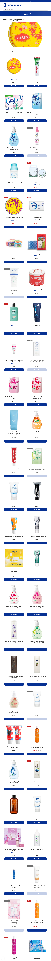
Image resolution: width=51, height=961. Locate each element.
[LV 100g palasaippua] (37, 206)
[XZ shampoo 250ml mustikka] (37, 769)
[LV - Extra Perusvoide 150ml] (14, 491)
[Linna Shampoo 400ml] (14, 312)
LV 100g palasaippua (37, 217)
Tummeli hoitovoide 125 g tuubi (14, 468)
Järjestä (5, 51)
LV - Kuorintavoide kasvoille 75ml (37, 815)
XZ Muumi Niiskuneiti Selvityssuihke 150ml (37, 148)
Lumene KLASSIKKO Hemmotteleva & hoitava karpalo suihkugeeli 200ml (14, 361)
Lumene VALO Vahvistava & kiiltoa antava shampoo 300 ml (37, 747)
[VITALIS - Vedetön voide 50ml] (14, 66)
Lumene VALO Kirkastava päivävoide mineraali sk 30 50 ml (37, 886)
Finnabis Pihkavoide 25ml (37, 182)
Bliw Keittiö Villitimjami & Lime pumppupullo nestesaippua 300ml (37, 642)
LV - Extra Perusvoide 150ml (14, 503)
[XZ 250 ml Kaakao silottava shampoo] (37, 664)
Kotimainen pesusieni (14, 254)
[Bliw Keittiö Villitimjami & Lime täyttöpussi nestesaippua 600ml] (37, 456)
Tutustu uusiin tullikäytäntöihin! (31, 1)
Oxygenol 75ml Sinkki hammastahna (37, 536)
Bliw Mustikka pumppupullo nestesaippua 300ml (14, 148)
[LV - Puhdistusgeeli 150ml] (37, 699)
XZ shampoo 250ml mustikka (37, 781)
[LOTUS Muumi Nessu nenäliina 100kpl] (14, 101)
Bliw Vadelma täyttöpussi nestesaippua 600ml (14, 397)
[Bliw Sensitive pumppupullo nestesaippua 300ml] (14, 769)
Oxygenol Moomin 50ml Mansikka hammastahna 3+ (14, 747)
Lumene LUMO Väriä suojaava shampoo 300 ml (14, 958)
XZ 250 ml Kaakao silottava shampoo (37, 676)
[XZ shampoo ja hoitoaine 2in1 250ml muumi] (14, 629)
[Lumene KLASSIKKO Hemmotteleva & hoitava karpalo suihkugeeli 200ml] (14, 348)
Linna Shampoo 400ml (14, 323)
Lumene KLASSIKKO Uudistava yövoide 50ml (14, 289)
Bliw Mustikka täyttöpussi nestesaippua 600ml (37, 113)
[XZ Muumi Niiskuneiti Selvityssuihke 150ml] (37, 136)
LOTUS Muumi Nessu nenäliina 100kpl (14, 112)
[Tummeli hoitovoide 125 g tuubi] (14, 456)
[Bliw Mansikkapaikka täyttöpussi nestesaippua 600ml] (37, 385)
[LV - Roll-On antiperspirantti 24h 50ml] (14, 171)
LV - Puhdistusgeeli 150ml (37, 711)
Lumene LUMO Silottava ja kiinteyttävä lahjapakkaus (14, 850)
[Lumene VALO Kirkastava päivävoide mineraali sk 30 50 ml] (37, 874)
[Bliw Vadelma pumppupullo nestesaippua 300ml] (37, 594)
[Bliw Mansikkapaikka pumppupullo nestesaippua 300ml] (14, 594)
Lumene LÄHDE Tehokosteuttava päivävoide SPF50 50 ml (14, 432)
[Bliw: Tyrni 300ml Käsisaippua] (37, 420)
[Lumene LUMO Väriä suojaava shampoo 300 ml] (14, 945)
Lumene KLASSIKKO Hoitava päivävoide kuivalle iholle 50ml (37, 361)
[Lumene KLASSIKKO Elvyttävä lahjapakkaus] (14, 558)
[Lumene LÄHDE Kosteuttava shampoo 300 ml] (14, 874)
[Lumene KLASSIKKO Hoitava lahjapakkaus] (14, 909)
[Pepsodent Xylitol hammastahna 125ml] (37, 66)
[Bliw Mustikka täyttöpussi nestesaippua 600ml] (37, 101)
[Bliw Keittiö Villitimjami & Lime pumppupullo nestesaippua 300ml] (37, 629)
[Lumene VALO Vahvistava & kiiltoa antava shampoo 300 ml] (37, 734)
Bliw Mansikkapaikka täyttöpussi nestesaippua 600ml (37, 397)
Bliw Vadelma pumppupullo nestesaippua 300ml (37, 607)
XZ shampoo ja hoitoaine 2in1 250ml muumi (14, 642)
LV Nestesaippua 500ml (37, 849)
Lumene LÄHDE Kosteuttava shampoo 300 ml (14, 886)
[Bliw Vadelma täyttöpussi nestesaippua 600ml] (14, 385)
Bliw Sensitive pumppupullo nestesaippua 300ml (14, 781)
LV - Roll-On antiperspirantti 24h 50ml (14, 182)
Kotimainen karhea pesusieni (37, 254)
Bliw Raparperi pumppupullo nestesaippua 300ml (14, 712)
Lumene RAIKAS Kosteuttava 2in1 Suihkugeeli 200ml (37, 324)
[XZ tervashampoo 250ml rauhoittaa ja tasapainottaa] (14, 664)
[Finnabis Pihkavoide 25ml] (37, 171)
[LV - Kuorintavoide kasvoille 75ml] (37, 804)
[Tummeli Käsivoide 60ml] (37, 491)
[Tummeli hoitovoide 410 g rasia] (37, 277)
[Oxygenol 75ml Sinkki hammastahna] (37, 524)
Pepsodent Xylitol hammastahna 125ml (37, 77)
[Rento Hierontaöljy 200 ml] (14, 804)
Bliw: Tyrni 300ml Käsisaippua (37, 431)
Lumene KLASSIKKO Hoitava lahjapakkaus (14, 921)
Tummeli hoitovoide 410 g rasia (37, 289)
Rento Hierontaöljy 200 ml (14, 815)
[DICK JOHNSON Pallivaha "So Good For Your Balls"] (14, 206)
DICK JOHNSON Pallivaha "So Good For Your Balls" (14, 218)
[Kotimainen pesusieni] (14, 242)
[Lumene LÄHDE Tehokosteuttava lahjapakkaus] (37, 945)
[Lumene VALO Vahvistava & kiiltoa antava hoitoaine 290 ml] (37, 909)
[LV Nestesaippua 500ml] (37, 837)
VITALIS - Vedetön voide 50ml (14, 77)
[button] (44, 5)
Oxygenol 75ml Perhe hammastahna (14, 536)
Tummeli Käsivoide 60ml (37, 503)
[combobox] (25, 9)
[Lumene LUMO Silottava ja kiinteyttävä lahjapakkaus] (14, 837)
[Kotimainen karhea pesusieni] (37, 242)
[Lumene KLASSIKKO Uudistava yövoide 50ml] (14, 277)
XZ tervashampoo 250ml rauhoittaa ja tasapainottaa (14, 677)
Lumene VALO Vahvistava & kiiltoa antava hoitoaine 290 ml (37, 921)
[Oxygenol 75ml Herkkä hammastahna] (37, 558)
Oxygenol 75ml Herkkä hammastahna (37, 569)
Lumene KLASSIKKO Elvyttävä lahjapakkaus (14, 570)
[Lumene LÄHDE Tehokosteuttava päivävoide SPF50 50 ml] (14, 420)
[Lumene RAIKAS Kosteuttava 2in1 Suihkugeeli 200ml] (37, 312)
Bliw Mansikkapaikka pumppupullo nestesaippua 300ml (14, 607)
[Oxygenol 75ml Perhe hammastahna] (14, 524)
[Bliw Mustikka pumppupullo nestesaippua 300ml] (14, 136)
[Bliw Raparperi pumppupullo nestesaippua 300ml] (14, 699)
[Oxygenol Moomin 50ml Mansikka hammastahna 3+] (14, 734)
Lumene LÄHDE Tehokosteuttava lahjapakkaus (37, 958)
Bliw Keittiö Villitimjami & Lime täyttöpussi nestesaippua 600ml (37, 469)
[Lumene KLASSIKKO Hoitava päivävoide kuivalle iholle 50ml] (37, 348)
